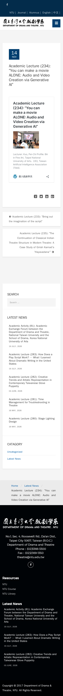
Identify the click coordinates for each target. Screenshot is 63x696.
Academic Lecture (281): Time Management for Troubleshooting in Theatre (29, 402)
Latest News (14, 458)
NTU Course (9, 589)
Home (14, 485)
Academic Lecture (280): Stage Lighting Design (32, 420)
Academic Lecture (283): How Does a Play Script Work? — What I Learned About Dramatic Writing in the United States (30, 359)
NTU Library (9, 593)
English (46, 12)
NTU (12, 12)
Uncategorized (14, 451)
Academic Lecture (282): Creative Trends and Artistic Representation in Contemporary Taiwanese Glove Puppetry (30, 381)
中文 (55, 12)
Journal (22, 12)
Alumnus (34, 12)
